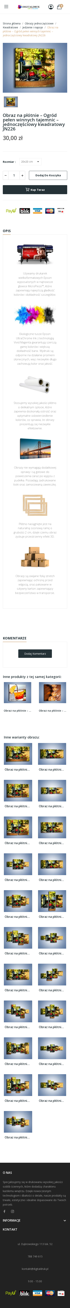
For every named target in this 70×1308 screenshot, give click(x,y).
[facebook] (4, 1211)
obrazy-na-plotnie (40, 620)
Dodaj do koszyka (48, 175)
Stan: (31, 632)
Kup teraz (38, 190)
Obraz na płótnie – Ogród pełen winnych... (18, 770)
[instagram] (12, 1211)
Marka (24, 620)
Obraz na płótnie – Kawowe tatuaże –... (52, 710)
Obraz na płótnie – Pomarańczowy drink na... (17, 710)
